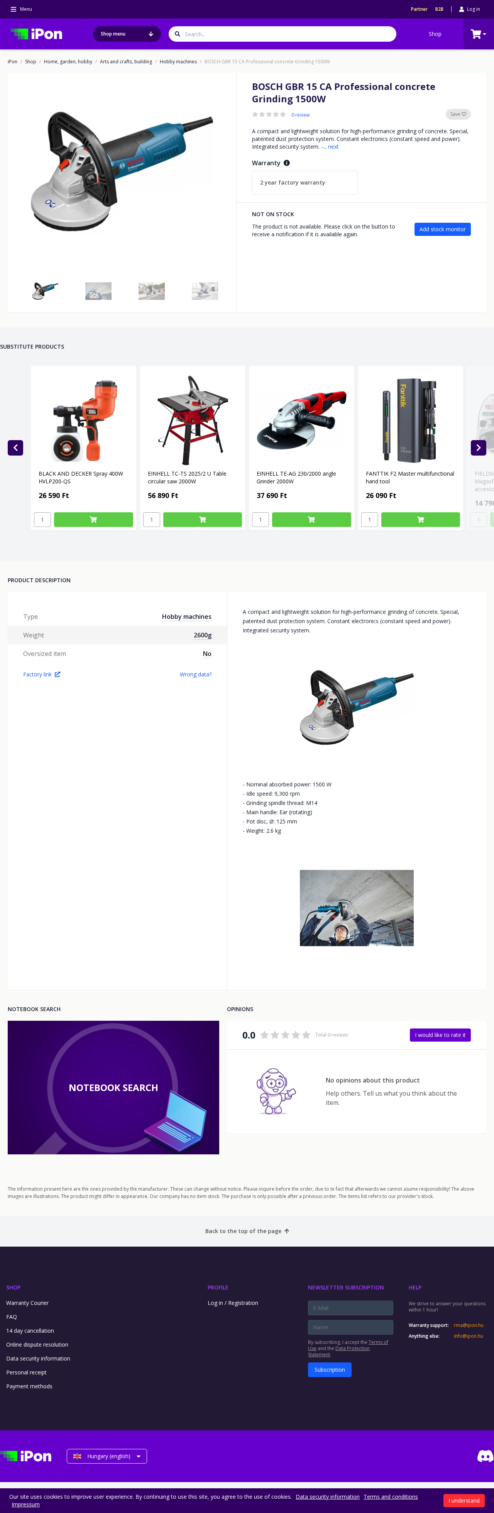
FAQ (11, 1316)
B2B (439, 9)
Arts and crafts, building (126, 62)
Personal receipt (26, 1372)
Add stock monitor (443, 229)
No (207, 653)
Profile (218, 1287)
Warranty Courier (27, 1302)
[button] (45, 291)
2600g (202, 635)
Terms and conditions (391, 1496)
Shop (435, 33)
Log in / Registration (233, 1302)
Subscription (330, 1369)
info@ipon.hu (468, 1336)
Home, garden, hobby (68, 62)
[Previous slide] (15, 448)
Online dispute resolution (37, 1344)
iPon (12, 62)
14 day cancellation (30, 1330)
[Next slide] (478, 448)
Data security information (38, 1358)
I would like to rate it (440, 1035)
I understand (464, 1500)
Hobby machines (178, 62)
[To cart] (93, 519)
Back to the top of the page (243, 1231)
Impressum (26, 1504)
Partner (419, 9)
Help (415, 1287)
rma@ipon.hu (469, 1325)
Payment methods (29, 1386)
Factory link (37, 674)
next (333, 146)
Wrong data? (195, 674)
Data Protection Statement (339, 1351)
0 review (300, 115)
